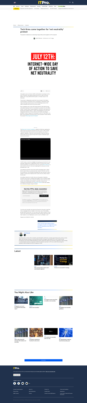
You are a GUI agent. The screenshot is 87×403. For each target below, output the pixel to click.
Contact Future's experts (18, 389)
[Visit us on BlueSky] (26, 383)
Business (18, 6)
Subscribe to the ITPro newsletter (26, 8)
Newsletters (62, 391)
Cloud (22, 6)
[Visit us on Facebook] (14, 383)
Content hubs (44, 6)
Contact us (47, 389)
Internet (27, 25)
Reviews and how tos (44, 8)
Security (38, 6)
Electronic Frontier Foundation (28, 129)
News (53, 38)
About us (30, 389)
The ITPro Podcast (53, 8)
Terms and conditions (64, 389)
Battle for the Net (38, 182)
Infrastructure (33, 6)
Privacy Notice (29, 200)
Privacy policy (15, 391)
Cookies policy (47, 391)
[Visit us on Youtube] (22, 383)
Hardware (27, 6)
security (58, 238)
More (55, 6)
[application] (35, 149)
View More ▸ (43, 360)
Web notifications (32, 391)
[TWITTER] (25, 235)
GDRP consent (16, 393)
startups (25, 239)
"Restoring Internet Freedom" (32, 115)
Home (14, 25)
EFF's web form (46, 164)
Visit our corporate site (50, 371)
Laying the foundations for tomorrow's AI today (67, 8)
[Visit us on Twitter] (18, 383)
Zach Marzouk (39, 38)
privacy (62, 238)
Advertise (51, 6)
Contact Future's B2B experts (50, 393)
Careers (30, 393)
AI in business (36, 8)
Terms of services (36, 199)
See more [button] (35, 127)
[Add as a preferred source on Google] (16, 375)
